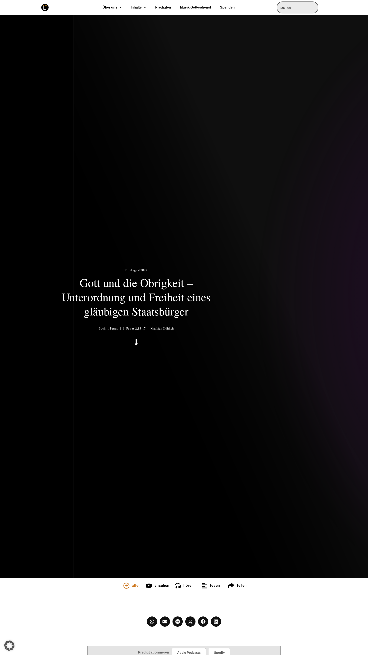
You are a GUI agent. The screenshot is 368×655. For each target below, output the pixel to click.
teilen (242, 585)
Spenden (227, 7)
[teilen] (231, 586)
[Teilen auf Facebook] (203, 621)
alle (135, 585)
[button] (9, 645)
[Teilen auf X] (190, 621)
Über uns (109, 7)
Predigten (163, 7)
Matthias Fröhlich (162, 328)
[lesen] (204, 586)
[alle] (126, 586)
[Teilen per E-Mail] (165, 621)
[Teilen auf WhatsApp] (152, 621)
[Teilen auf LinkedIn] (216, 621)
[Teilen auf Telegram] (177, 621)
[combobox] (297, 7)
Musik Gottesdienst (195, 7)
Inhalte (136, 7)
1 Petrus (112, 328)
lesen (215, 585)
